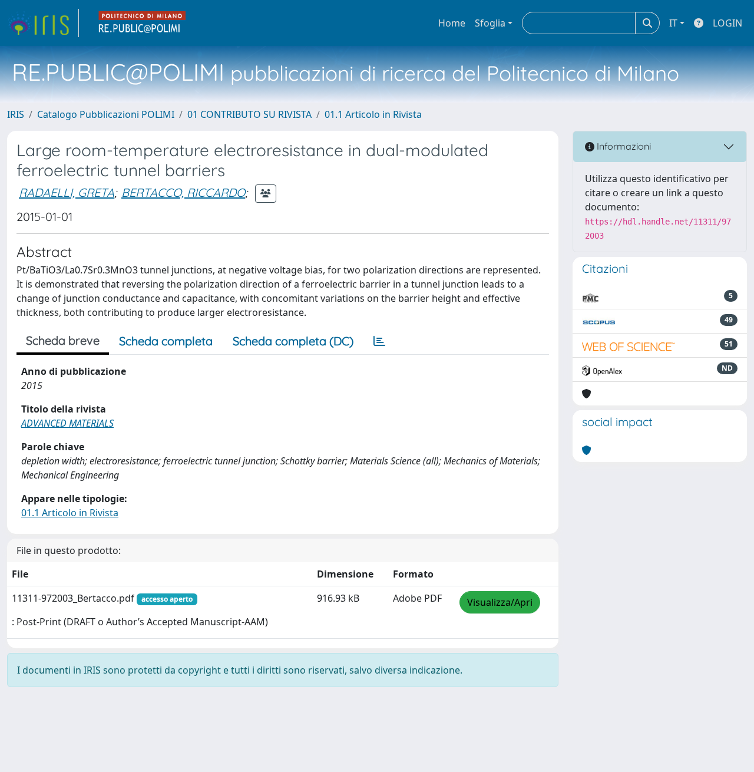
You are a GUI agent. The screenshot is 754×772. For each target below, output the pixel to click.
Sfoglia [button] (490, 23)
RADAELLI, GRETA (66, 192)
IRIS (15, 114)
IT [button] (673, 23)
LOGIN (727, 23)
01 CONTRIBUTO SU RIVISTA (249, 114)
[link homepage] (43, 23)
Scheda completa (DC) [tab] (293, 341)
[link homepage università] (142, 23)
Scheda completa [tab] (166, 341)
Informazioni (622, 146)
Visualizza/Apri (500, 602)
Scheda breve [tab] (63, 340)
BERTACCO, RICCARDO (183, 192)
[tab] (379, 341)
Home (451, 23)
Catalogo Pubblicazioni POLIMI (105, 114)
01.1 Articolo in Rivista (373, 114)
